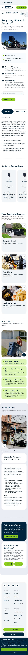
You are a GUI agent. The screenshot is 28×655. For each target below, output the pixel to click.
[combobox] (11, 93)
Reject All (14, 652)
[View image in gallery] (4, 48)
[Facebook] (13, 585)
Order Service (20, 7)
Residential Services (8, 13)
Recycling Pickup (16, 13)
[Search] (25, 2)
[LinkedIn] (4, 585)
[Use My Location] (22, 93)
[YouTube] (17, 585)
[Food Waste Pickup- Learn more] (14, 293)
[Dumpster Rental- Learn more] (14, 230)
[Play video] (24, 355)
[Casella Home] (9, 7)
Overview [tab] (7, 111)
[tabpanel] (14, 134)
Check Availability (8, 99)
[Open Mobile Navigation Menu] (2, 7)
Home (3, 13)
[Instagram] (9, 585)
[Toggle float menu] (25, 14)
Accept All (14, 649)
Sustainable (6, 148)
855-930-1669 (8, 2)
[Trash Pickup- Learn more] (14, 261)
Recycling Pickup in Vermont (22, 13)
